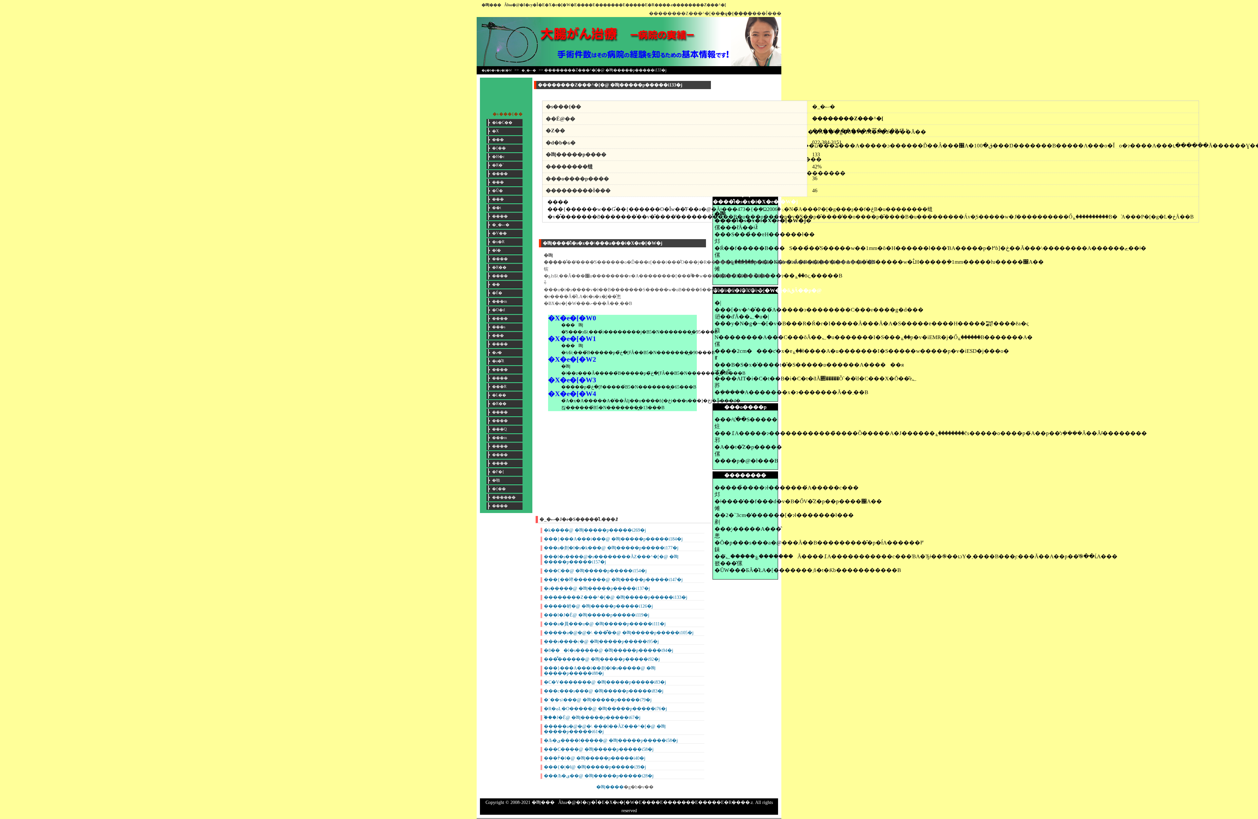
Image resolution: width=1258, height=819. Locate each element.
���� (500, 173)
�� (496, 284)
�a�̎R (498, 361)
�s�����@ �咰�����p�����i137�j (597, 588)
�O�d (498, 310)
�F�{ (498, 471)
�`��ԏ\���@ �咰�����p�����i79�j (598, 699)
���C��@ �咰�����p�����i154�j (595, 570)
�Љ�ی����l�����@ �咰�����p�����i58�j (611, 740)
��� (498, 139)
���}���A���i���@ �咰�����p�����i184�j (613, 539)
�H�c (498, 156)
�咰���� (610, 787)
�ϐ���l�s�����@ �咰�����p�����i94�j (608, 650)
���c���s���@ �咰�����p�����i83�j (603, 691)
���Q (499, 429)
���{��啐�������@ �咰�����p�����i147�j (613, 579)
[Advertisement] (745, 92)
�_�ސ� (529, 70)
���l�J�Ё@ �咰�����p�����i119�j (596, 615)
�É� (497, 293)
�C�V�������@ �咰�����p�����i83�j (605, 682)
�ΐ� (496, 250)
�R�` (498, 165)
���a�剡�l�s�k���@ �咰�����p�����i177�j (611, 547)
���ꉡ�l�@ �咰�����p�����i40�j (594, 758)
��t (496, 207)
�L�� (499, 395)
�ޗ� (497, 352)
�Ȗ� (497, 190)
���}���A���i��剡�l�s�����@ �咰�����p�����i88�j (600, 671)
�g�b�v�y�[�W (497, 70)
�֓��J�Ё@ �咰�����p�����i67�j (592, 717)
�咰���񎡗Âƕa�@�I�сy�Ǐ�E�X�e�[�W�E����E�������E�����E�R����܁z (577, 5)
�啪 (496, 480)
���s (498, 327)
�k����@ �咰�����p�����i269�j (595, 530)
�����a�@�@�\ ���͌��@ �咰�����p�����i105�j (619, 632)
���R (499, 386)
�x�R (498, 241)
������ (504, 497)
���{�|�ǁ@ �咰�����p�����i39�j (595, 767)
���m (499, 301)
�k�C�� (502, 122)
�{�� (499, 148)
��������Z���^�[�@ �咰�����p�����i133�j (615, 597)
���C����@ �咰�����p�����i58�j (599, 749)
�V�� (499, 233)
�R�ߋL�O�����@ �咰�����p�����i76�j (605, 708)
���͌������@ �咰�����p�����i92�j (602, 659)
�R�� (499, 267)
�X (495, 131)
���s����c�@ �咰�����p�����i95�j (601, 641)
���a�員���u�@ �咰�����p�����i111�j (605, 623)
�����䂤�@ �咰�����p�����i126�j (598, 606)
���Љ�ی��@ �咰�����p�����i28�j (599, 775)
